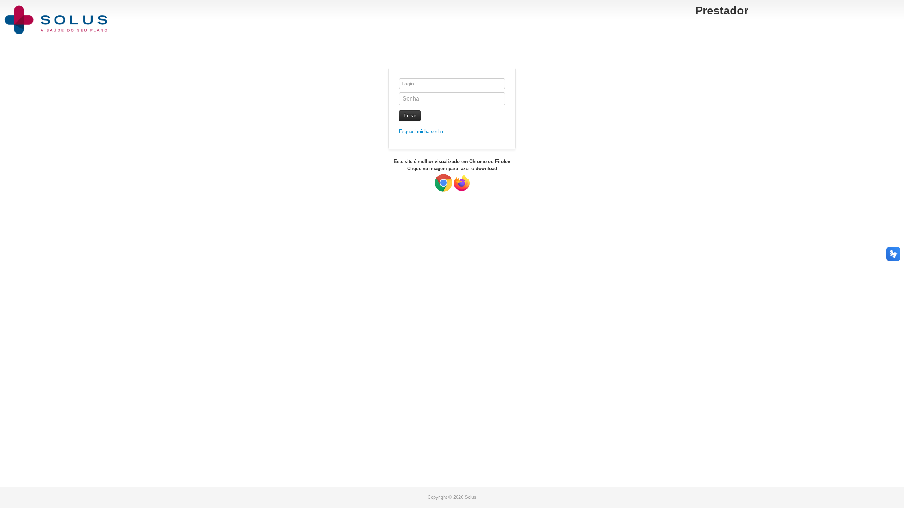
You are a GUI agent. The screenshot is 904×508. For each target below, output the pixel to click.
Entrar (410, 115)
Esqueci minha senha (421, 131)
